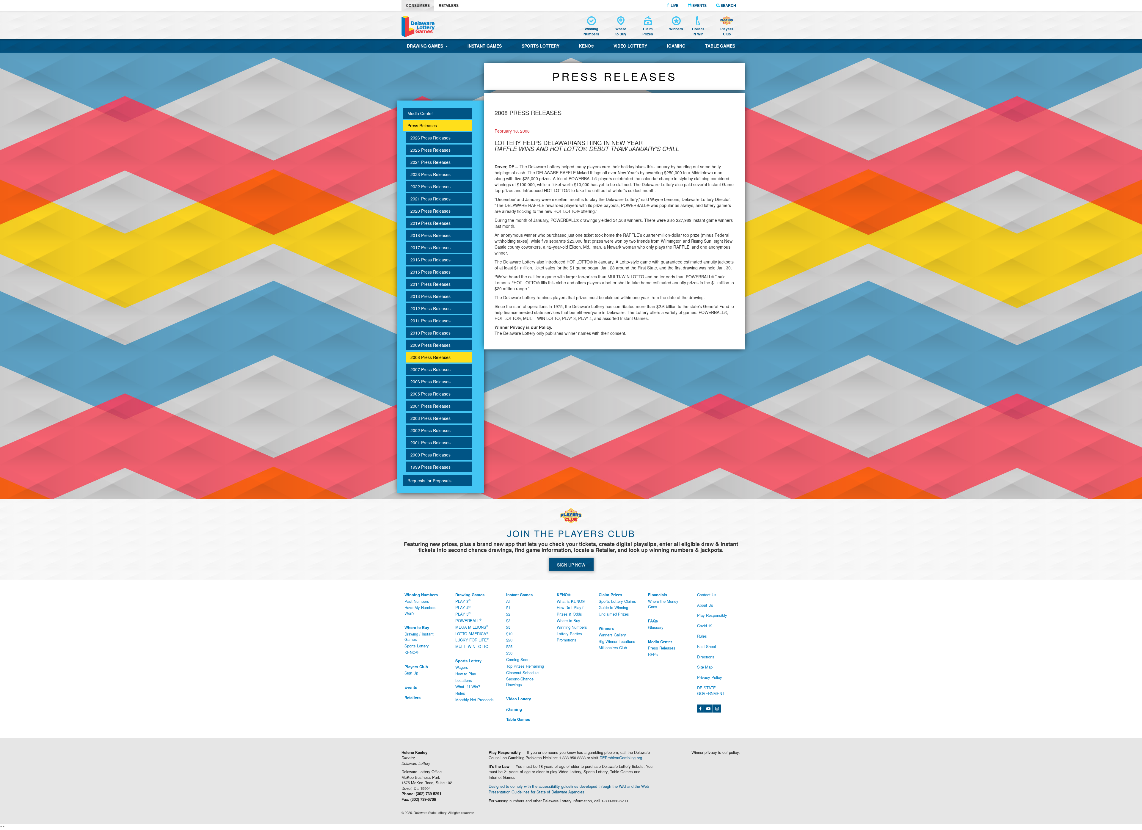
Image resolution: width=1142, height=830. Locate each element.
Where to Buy (568, 620)
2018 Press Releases (430, 235)
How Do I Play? (570, 607)
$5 (508, 627)
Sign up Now (571, 565)
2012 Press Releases (430, 308)
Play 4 (462, 608)
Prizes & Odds (569, 614)
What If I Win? (467, 686)
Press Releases (422, 125)
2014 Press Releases (430, 284)
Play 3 (462, 601)
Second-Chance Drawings (520, 681)
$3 (508, 620)
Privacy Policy (709, 677)
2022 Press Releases (430, 186)
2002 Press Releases (430, 430)
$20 (509, 640)
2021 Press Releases (430, 199)
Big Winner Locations (617, 641)
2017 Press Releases (430, 247)
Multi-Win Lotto (471, 646)
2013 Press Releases (430, 296)
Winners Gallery (612, 635)
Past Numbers (416, 601)
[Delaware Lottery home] (418, 26)
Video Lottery (630, 46)
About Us (705, 605)
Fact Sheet (706, 646)
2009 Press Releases (430, 345)
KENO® (586, 46)
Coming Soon (517, 659)
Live (674, 5)
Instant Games (485, 46)
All (508, 601)
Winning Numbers (572, 627)
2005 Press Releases (430, 394)
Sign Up (411, 673)
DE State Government (710, 690)
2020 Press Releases (430, 211)
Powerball (468, 620)
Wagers (461, 667)
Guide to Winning (613, 607)
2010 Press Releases (430, 333)
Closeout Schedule (522, 672)
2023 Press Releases (430, 174)
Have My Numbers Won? (420, 610)
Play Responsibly (712, 615)
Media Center (420, 113)
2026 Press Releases (430, 138)
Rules (460, 693)
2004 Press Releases (430, 406)
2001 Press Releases (430, 442)
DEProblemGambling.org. (621, 757)
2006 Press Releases (430, 382)
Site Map (705, 667)
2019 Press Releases (430, 223)
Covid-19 (704, 625)
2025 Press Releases (430, 150)
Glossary (655, 627)
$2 (508, 614)
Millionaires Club (613, 647)
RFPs (653, 654)
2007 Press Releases (430, 369)
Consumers (418, 5)
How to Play (465, 674)
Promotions (566, 640)
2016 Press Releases (430, 260)
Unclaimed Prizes (614, 614)
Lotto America (471, 633)
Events (699, 5)
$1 (508, 607)
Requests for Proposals (429, 481)
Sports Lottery (540, 46)
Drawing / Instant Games (419, 636)
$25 (509, 646)
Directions (705, 657)
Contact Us (706, 594)
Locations (463, 680)
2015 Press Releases (430, 272)
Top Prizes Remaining (525, 666)
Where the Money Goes (663, 604)
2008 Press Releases (430, 357)
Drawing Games (426, 46)
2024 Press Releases (430, 162)
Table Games (720, 46)
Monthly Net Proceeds (474, 699)
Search (728, 5)
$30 (509, 653)
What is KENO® (571, 601)
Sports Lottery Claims (617, 601)
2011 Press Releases (430, 321)
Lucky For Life (472, 640)
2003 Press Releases (430, 418)
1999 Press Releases (430, 467)
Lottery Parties (569, 633)
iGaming (676, 46)
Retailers (449, 5)
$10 (509, 633)
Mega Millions (471, 627)
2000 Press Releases (430, 455)
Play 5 (462, 614)
